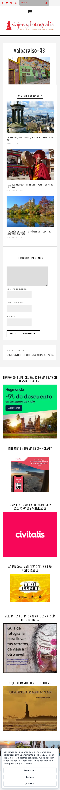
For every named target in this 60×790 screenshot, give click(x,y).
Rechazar (30, 777)
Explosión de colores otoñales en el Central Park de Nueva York (29, 233)
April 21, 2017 (13, 143)
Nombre (17, 289)
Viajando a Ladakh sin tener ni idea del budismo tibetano (30, 186)
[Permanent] (30, 132)
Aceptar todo (30, 770)
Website (11, 316)
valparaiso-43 (29, 50)
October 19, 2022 (15, 191)
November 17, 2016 (16, 237)
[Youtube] (17, 3)
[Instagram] (12, 3)
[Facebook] (4, 3)
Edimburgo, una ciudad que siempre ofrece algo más (30, 139)
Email (15, 303)
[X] (8, 3)
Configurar (30, 783)
